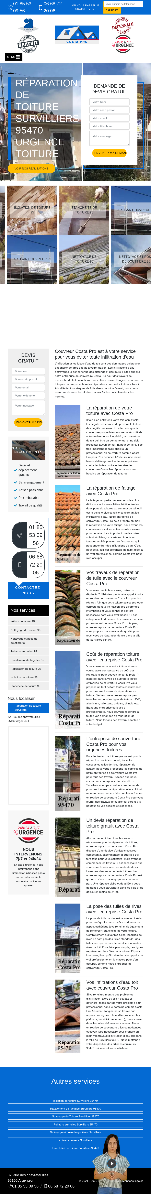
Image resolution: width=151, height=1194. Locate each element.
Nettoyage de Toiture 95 (26, 630)
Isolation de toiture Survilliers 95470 (75, 1100)
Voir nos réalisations (31, 168)
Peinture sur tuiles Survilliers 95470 (76, 1124)
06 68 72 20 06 (53, 7)
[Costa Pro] (77, 35)
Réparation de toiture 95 (26, 668)
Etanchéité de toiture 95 (25, 686)
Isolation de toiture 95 (24, 677)
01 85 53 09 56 (22, 7)
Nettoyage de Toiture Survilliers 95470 (75, 1116)
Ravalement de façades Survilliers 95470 (75, 1108)
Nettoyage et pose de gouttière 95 (24, 640)
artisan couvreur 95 (23, 621)
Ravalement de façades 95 (27, 660)
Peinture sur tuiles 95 (24, 651)
